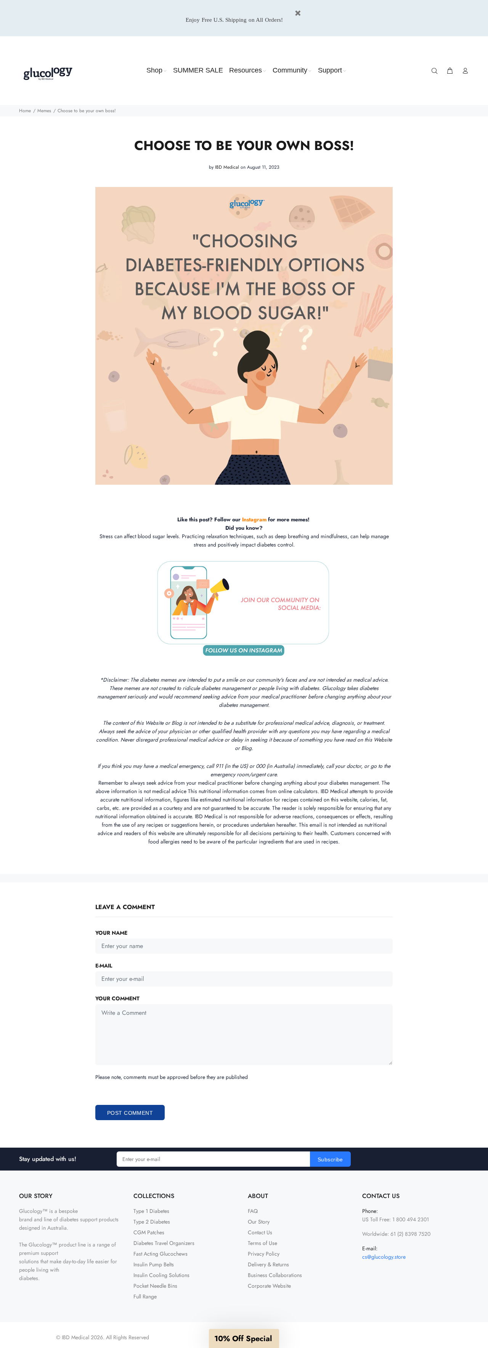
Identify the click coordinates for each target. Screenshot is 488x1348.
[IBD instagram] (267, 519)
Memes (44, 110)
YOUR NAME (111, 933)
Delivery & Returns (268, 1264)
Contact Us (260, 1232)
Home (25, 110)
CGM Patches (148, 1232)
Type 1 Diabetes (151, 1211)
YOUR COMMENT (117, 998)
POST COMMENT (130, 1113)
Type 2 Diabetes (151, 1221)
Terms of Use (262, 1243)
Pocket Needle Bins (155, 1286)
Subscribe (330, 1159)
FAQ (253, 1211)
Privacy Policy (263, 1254)
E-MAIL (103, 965)
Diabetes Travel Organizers (163, 1243)
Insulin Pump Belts (153, 1264)
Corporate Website (269, 1286)
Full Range (145, 1296)
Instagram (254, 519)
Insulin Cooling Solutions (161, 1275)
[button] (244, 1338)
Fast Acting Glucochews (160, 1254)
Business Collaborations (275, 1275)
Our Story (259, 1221)
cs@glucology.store (384, 1257)
